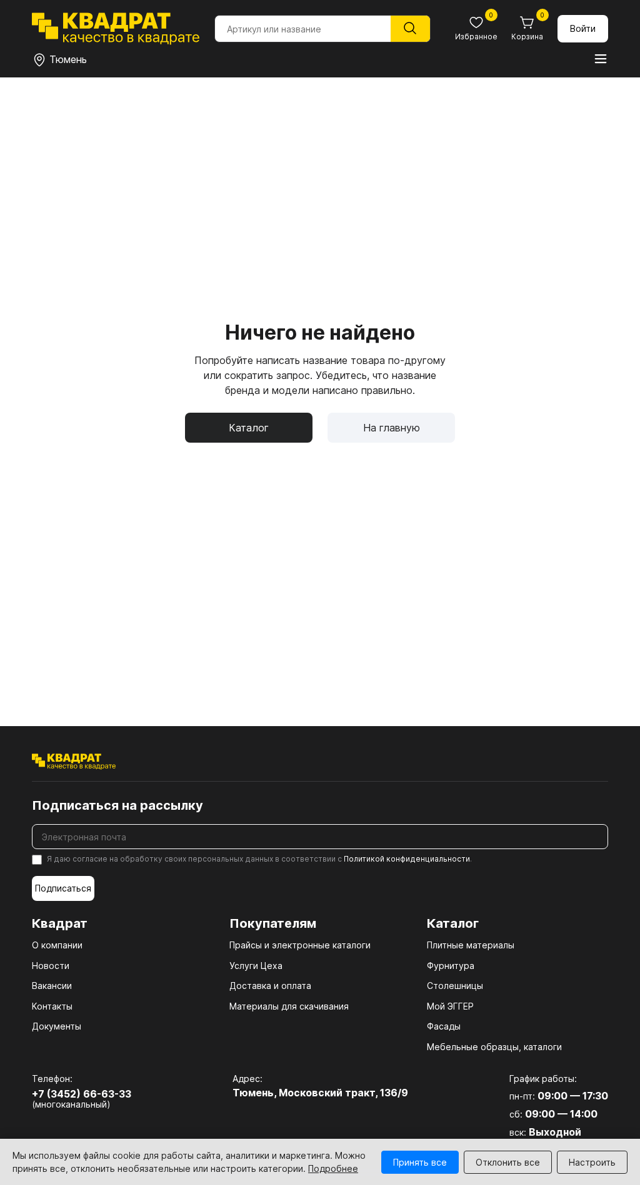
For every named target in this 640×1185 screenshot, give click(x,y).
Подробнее (333, 1168)
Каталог (249, 427)
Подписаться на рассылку (117, 805)
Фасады (444, 1026)
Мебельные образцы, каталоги (494, 1046)
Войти (583, 28)
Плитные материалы (470, 945)
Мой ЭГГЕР (450, 1006)
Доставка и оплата (270, 985)
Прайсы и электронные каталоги (300, 945)
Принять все (420, 1162)
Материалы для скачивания (289, 1006)
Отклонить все (508, 1162)
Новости (50, 965)
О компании (57, 945)
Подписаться (63, 888)
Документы (56, 1026)
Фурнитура (450, 965)
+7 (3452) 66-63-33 (81, 1093)
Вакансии (52, 985)
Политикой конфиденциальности (407, 858)
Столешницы (455, 985)
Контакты (52, 1006)
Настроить (592, 1162)
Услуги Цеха (255, 965)
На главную (391, 427)
